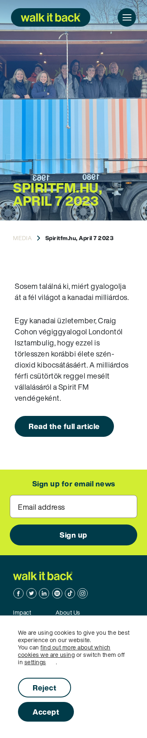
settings (35, 662)
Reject (44, 687)
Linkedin (44, 593)
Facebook (18, 593)
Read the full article (64, 426)
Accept (46, 711)
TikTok (70, 593)
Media (22, 238)
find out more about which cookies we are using (64, 651)
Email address (41, 507)
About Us (68, 612)
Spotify (57, 593)
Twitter (31, 593)
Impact (22, 612)
